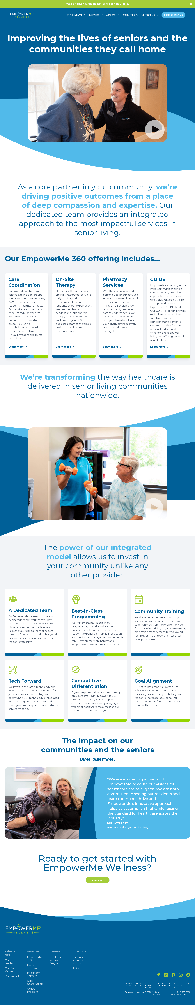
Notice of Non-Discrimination (163, 984)
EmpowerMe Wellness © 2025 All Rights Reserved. (142, 993)
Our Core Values (10, 970)
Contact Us (148, 14)
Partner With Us (173, 15)
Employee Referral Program (55, 960)
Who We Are (75, 14)
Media (75, 968)
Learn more (16, 346)
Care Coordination (35, 982)
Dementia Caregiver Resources (78, 960)
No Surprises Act (178, 985)
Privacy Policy (129, 984)
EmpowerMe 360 (35, 959)
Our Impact (12, 976)
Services (94, 14)
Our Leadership (11, 962)
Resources (128, 14)
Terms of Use (138, 984)
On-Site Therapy (32, 967)
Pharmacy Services (33, 974)
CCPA (187, 983)
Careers (110, 14)
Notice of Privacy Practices (148, 985)
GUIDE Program (32, 990)
